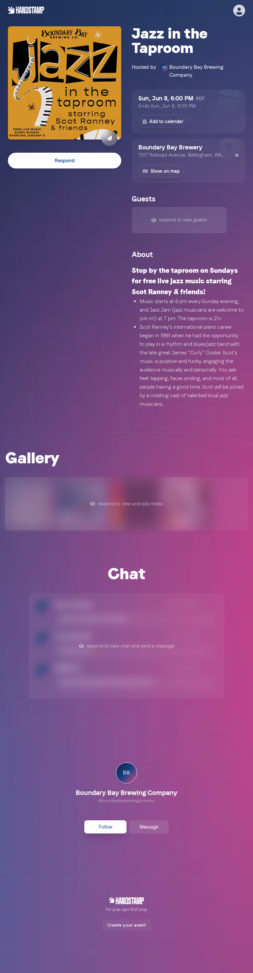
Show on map (165, 171)
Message (149, 827)
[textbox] (188, 337)
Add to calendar (166, 121)
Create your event (126, 925)
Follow (105, 827)
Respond (64, 161)
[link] (126, 783)
